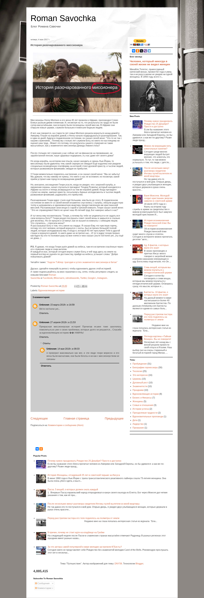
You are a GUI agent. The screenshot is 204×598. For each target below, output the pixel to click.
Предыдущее (114, 418)
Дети (135, 420)
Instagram (102, 278)
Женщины (138, 401)
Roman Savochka (63, 18)
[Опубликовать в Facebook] (83, 286)
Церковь (137, 379)
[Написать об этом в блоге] (78, 286)
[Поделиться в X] (80, 286)
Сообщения (43, 583)
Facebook (48, 278)
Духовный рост (140, 382)
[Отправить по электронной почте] (75, 286)
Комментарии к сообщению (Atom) (65, 425)
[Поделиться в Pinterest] (86, 286)
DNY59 (118, 563)
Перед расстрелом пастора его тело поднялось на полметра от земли (158, 317)
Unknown (44, 305)
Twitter (83, 278)
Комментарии (44, 588)
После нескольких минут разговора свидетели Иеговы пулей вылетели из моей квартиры (94, 504)
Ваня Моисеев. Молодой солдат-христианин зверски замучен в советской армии (158, 198)
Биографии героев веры (145, 367)
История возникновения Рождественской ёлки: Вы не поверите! (157, 223)
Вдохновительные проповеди (148, 416)
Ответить (44, 313)
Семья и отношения (143, 405)
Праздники (138, 390)
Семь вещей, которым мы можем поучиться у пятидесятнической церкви (158, 270)
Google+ (92, 278)
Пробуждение (140, 364)
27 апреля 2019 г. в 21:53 (63, 322)
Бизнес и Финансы (142, 397)
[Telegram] (149, 50)
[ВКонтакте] (133, 50)
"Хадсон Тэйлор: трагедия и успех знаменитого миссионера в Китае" (82, 262)
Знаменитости (140, 386)
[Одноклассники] (137, 50)
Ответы (46, 343)
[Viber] (145, 50)
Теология (137, 371)
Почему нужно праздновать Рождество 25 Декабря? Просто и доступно (158, 124)
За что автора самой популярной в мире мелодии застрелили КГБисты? (85, 547)
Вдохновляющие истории (51, 290)
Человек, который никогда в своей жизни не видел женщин (150, 63)
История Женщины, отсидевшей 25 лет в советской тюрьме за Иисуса (84, 475)
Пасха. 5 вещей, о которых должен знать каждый (73, 489)
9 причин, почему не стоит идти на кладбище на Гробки (76, 532)
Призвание (138, 428)
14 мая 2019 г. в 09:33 (68, 349)
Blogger (139, 563)
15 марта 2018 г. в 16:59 (62, 305)
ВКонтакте (59, 278)
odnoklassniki (72, 278)
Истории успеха (141, 409)
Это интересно (140, 375)
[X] (141, 50)
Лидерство (138, 424)
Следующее (39, 418)
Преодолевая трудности (145, 413)
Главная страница (76, 418)
